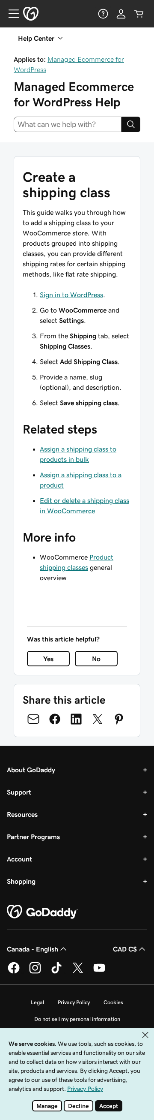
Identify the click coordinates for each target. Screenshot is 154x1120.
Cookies (113, 1002)
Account (19, 858)
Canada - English (32, 948)
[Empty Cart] (139, 14)
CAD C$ (125, 948)
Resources (22, 814)
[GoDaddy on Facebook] (14, 972)
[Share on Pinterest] (119, 719)
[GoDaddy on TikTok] (56, 972)
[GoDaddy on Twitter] (78, 972)
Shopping (21, 881)
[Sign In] (121, 14)
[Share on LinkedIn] (76, 719)
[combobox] (68, 124)
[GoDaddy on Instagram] (35, 972)
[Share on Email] (33, 719)
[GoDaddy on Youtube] (99, 972)
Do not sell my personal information (77, 1019)
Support (19, 792)
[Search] (130, 124)
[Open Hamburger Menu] (10, 13)
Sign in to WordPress (71, 294)
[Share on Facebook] (54, 719)
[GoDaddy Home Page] (42, 912)
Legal (37, 1002)
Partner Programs (33, 836)
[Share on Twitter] (97, 719)
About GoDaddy (31, 769)
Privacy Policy (74, 1002)
